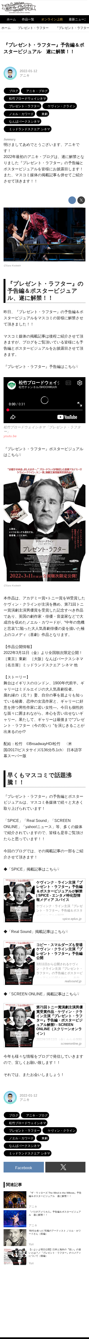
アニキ (25, 75)
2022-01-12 (28, 71)
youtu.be (10, 436)
